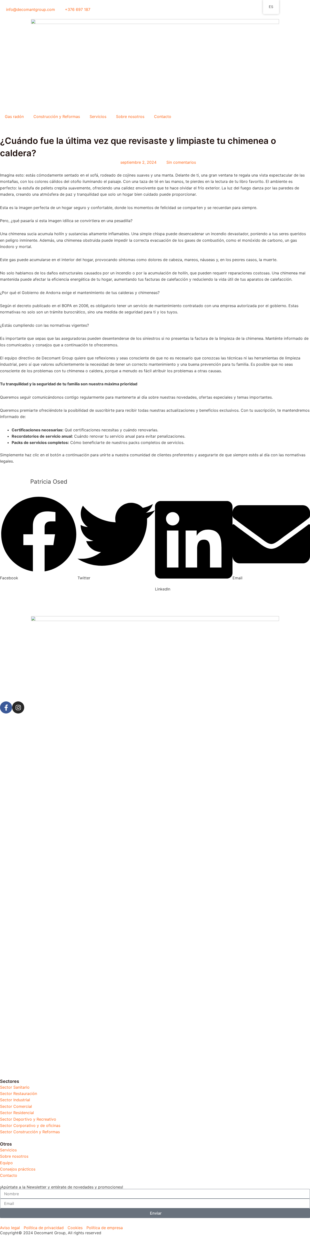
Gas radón (14, 116)
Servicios (98, 116)
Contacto (162, 116)
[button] (39, 538)
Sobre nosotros (130, 116)
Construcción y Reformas (56, 116)
